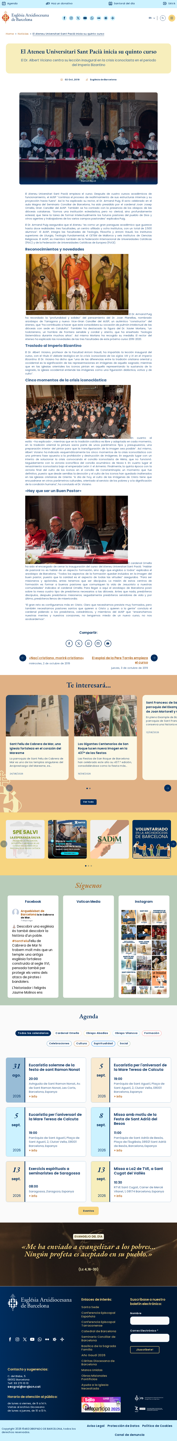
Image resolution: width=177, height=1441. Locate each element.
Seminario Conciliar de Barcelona (98, 1338)
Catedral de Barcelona (98, 1331)
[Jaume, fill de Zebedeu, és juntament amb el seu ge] (144, 947)
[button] (167, 788)
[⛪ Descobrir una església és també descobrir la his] (128, 917)
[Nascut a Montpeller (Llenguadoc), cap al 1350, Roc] (144, 917)
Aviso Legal (96, 1426)
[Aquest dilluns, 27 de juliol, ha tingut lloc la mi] (159, 932)
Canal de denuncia (130, 1435)
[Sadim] (25, 839)
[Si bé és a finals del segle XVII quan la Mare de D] (128, 963)
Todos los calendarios (33, 1033)
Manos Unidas (92, 1370)
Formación (151, 1033)
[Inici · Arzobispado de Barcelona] (28, 18)
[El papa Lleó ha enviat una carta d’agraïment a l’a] (159, 963)
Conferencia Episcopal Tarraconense (98, 1324)
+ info (33, 1097)
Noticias (23, 34)
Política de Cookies (157, 1426)
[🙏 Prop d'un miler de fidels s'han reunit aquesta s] (144, 978)
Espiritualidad (103, 1043)
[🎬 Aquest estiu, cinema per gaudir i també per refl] (144, 932)
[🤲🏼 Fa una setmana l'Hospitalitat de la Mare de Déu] (128, 993)
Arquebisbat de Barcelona (32, 913)
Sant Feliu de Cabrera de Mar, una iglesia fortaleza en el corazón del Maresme (35, 748)
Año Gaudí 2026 (93, 1355)
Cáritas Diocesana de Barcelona (98, 1363)
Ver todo (88, 801)
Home (10, 34)
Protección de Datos (123, 1426)
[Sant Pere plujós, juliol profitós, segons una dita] (144, 993)
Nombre (135, 1313)
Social (124, 1043)
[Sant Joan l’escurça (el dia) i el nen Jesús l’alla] (159, 993)
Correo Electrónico (144, 1330)
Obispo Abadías (97, 1033)
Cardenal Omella (67, 1033)
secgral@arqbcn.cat (24, 1387)
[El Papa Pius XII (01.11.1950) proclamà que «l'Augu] (159, 917)
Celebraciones (59, 1043)
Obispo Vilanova (126, 1033)
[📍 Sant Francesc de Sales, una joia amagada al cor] (128, 932)
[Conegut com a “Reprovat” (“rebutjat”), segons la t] (128, 978)
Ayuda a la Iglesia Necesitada (94, 1386)
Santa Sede (90, 1307)
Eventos (88, 1211)
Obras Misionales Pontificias (94, 1377)
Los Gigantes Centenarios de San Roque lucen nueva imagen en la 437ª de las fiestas (103, 748)
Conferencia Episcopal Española (98, 1314)
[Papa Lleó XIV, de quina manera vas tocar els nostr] (159, 978)
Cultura (81, 1043)
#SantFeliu (20, 941)
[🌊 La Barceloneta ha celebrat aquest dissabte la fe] (159, 947)
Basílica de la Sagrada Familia (98, 1348)
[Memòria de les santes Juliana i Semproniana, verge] (128, 947)
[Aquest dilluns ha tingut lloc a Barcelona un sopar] (144, 963)
